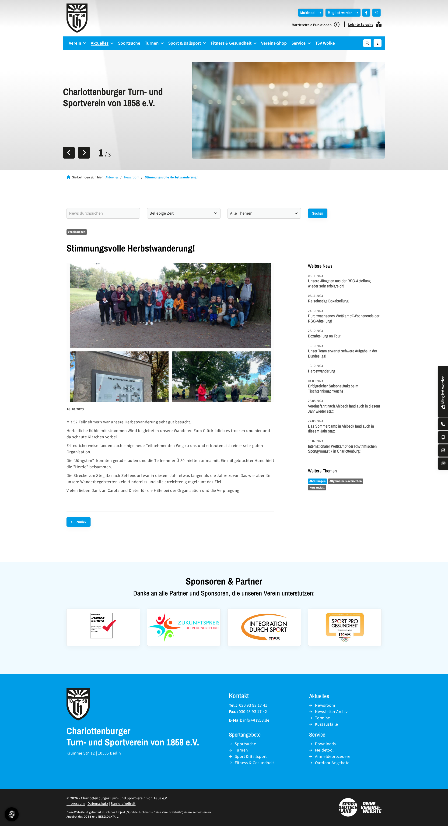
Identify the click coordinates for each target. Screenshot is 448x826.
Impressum (75, 803)
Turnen (152, 43)
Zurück (81, 522)
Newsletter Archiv (331, 712)
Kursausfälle (326, 724)
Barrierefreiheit (123, 803)
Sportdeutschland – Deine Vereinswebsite (154, 812)
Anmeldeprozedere (332, 756)
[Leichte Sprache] (379, 24)
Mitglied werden (340, 12)
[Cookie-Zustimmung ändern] (12, 814)
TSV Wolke (325, 43)
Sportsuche (129, 43)
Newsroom (131, 177)
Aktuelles (99, 43)
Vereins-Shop (274, 43)
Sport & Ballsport (184, 43)
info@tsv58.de (256, 720)
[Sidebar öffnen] (378, 43)
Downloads (325, 744)
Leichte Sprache (360, 24)
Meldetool (307, 12)
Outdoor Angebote (332, 763)
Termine (322, 718)
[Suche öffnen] (367, 43)
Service (298, 43)
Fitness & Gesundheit (231, 43)
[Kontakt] (443, 424)
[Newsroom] (443, 450)
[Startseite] (77, 18)
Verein (75, 43)
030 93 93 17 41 (253, 705)
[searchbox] (103, 213)
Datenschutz (98, 803)
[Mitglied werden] (443, 406)
